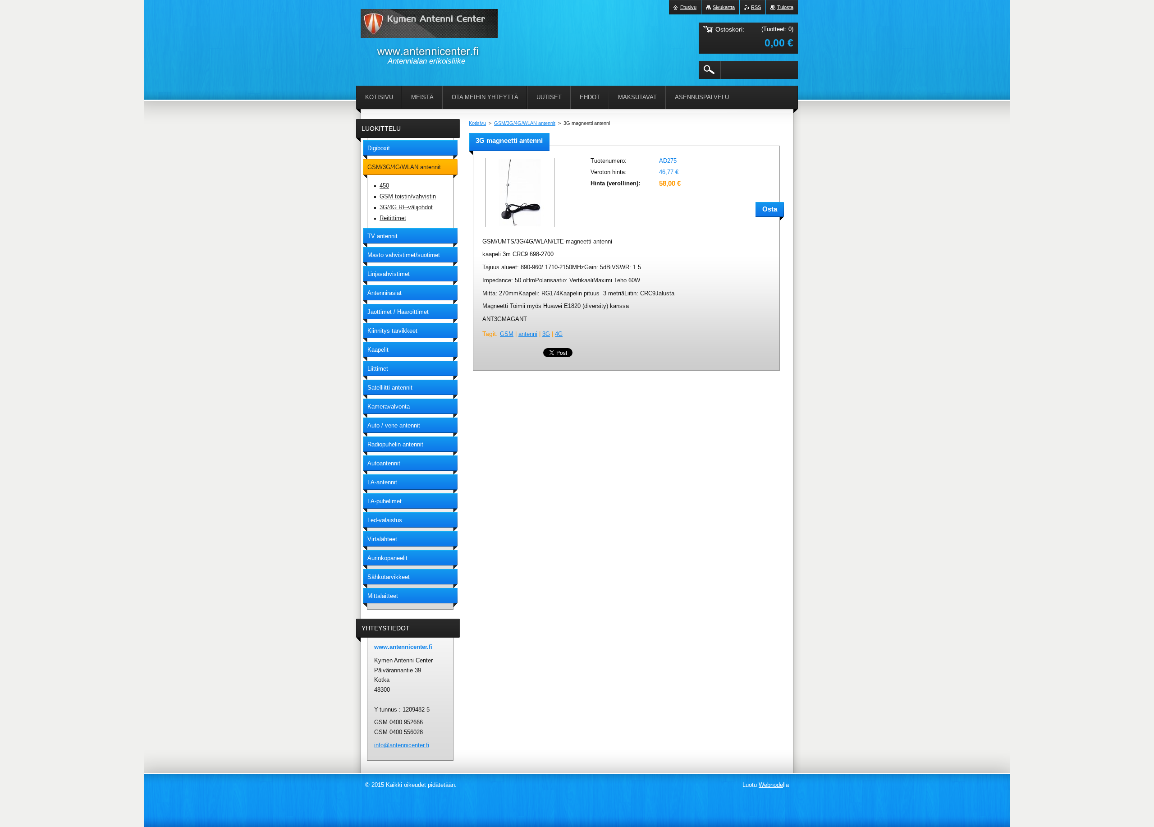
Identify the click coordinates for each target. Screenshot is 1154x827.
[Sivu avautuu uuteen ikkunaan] (519, 228)
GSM (506, 334)
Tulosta (785, 7)
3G (546, 334)
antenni (527, 334)
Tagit (489, 333)
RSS (756, 7)
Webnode (771, 784)
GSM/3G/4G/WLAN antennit (524, 123)
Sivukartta (724, 7)
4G (559, 334)
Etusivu (688, 7)
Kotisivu (477, 123)
